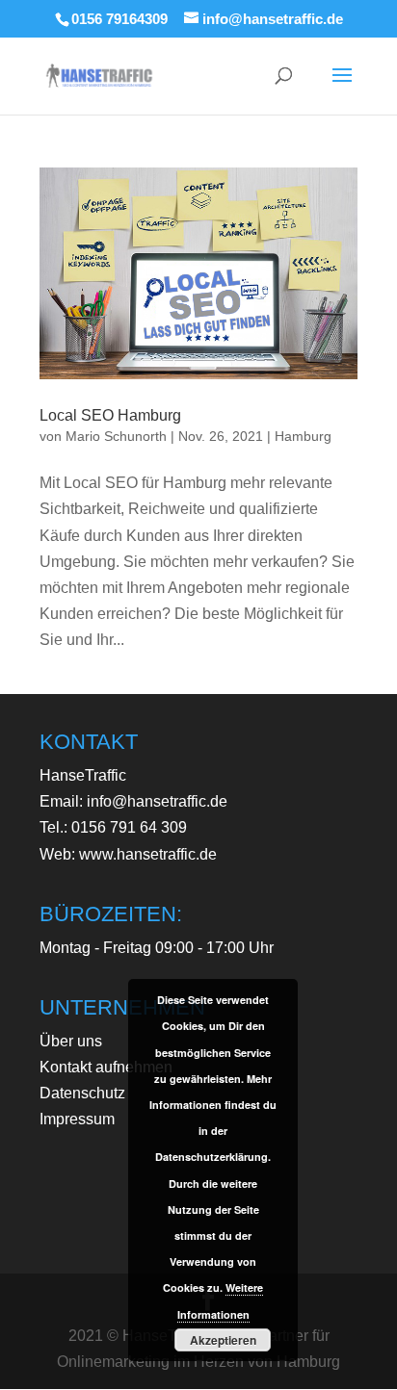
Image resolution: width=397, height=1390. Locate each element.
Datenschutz (82, 1093)
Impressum (77, 1119)
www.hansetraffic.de (148, 854)
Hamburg (303, 436)
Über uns (71, 1041)
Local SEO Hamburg (110, 415)
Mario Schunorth (116, 436)
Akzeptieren (223, 1340)
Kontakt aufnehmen (106, 1067)
